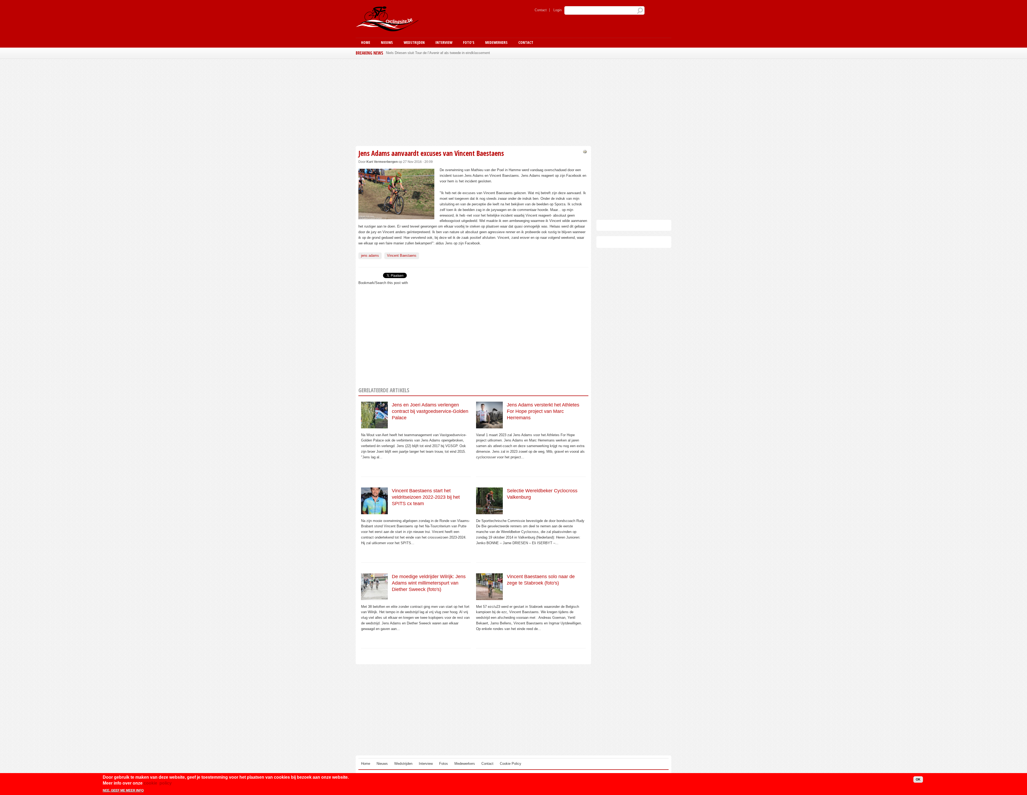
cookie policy (158, 783)
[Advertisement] (473, 101)
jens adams (370, 256)
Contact (541, 10)
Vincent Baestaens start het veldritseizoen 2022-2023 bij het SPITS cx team (426, 497)
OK (918, 779)
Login (557, 10)
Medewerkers (496, 42)
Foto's (468, 42)
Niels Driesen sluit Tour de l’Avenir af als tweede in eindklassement (438, 53)
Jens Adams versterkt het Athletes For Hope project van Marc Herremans (543, 411)
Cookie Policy (510, 764)
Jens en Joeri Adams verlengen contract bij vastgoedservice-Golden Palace (430, 411)
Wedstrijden (414, 42)
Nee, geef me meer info (123, 790)
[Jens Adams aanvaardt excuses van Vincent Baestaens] (396, 216)
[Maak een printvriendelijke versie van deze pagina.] (585, 151)
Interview (443, 42)
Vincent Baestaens (401, 256)
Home (365, 42)
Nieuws (387, 42)
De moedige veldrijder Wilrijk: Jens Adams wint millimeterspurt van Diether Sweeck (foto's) (429, 583)
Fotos (443, 764)
